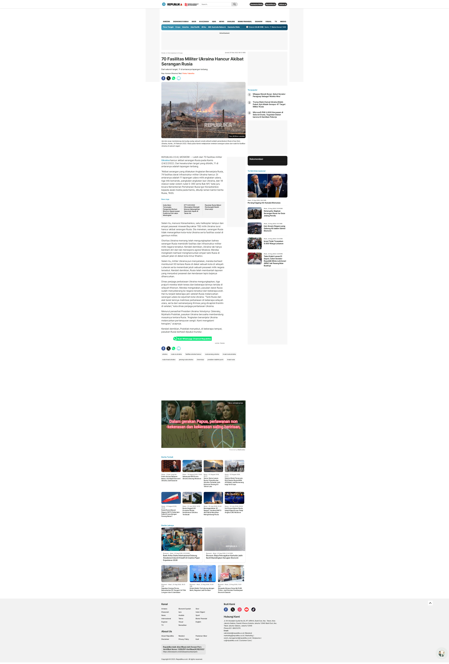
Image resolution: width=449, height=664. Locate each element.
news (221, 21)
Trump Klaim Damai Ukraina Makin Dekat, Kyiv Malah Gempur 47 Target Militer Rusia (269, 104)
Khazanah (165, 612)
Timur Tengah (168, 27)
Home (163, 53)
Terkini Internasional (256, 171)
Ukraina (165, 160)
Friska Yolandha (188, 73)
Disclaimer (165, 639)
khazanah (204, 21)
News (163, 615)
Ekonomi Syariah (181, 21)
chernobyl (200, 359)
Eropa (178, 27)
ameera (166, 21)
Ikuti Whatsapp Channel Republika (194, 339)
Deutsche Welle (256, 4)
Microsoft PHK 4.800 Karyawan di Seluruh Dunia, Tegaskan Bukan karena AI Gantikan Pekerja (268, 114)
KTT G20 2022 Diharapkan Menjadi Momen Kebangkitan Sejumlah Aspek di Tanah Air (192, 209)
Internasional (172, 53)
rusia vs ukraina (176, 354)
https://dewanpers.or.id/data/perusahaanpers (180, 652)
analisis (231, 21)
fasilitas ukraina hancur (193, 354)
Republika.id (270, 4)
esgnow (258, 21)
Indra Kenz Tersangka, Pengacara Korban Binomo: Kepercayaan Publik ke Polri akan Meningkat (171, 210)
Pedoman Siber (201, 636)
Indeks (283, 21)
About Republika (167, 636)
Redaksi (182, 636)
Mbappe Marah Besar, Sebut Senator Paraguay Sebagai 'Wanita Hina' (269, 95)
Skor (197, 609)
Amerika (185, 27)
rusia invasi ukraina (168, 359)
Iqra (180, 612)
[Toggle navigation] (163, 4)
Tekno (181, 619)
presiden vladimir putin (215, 359)
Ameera (164, 609)
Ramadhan (182, 625)
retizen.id (282, 4)
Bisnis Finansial (245, 21)
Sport (198, 615)
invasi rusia (231, 359)
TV (276, 21)
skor (194, 21)
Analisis (181, 615)
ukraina (164, 354)
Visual (181, 622)
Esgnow (164, 622)
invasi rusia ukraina (229, 354)
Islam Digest (200, 612)
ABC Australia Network (217, 27)
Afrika (203, 27)
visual (268, 21)
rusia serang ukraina (212, 354)
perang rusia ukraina (186, 359)
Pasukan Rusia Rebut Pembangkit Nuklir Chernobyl (213, 207)
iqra (214, 21)
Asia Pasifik (195, 27)
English (198, 622)
